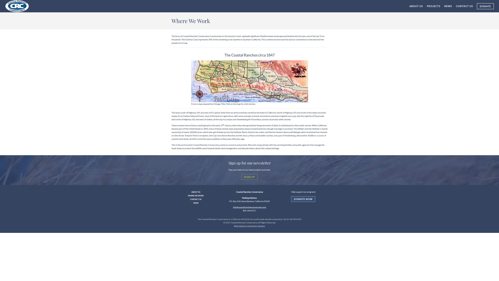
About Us (416, 6)
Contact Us (464, 6)
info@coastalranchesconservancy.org (249, 207)
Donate (485, 6)
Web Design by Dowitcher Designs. (249, 226)
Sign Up (249, 176)
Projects (433, 6)
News (448, 6)
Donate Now (303, 199)
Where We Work (196, 195)
